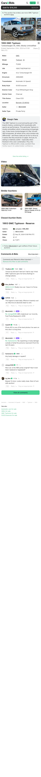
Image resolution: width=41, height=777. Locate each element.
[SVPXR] (2, 297)
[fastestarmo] (2, 353)
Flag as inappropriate (25, 279)
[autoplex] (14, 229)
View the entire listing (19, 156)
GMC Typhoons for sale (9, 413)
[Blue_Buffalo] (2, 284)
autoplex (18, 229)
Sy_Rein (8, 378)
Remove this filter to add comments (15, 261)
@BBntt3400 (9, 287)
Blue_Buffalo (9, 284)
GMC (17, 56)
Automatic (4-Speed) (14, 402)
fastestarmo (9, 354)
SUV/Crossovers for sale (9, 415)
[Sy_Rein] (2, 378)
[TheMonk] (2, 268)
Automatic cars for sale (8, 409)
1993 (36, 402)
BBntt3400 (22, 107)
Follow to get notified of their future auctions (20, 247)
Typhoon (19, 60)
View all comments (20, 393)
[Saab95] (2, 324)
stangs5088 (9, 365)
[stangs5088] (2, 365)
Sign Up (32, 3)
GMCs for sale (5, 411)
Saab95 (8, 325)
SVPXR (7, 298)
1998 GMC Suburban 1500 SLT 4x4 (8, 209)
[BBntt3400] (17, 107)
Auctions (3, 402)
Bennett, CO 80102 (22, 103)
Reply (13, 279)
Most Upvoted (33, 254)
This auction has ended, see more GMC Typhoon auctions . (21, 13)
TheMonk (8, 269)
